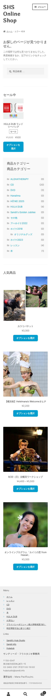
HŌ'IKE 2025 (17, 201)
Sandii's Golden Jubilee (22, 212)
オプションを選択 (13, 146)
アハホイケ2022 (18, 223)
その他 (13, 217)
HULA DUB (16, 206)
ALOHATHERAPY (19, 179)
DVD (12, 190)
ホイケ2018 (16, 228)
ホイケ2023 (16, 239)
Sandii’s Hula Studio (16, 640)
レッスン (15, 245)
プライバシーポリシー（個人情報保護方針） (26, 624)
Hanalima (15, 195)
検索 (25, 694)
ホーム (9, 31)
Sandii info (11, 644)
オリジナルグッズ (23, 234)
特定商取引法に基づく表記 (18, 628)
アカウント (8, 694)
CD (12, 184)
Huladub (10, 648)
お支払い (10, 620)
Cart (39, 692)
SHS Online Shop (12, 13)
